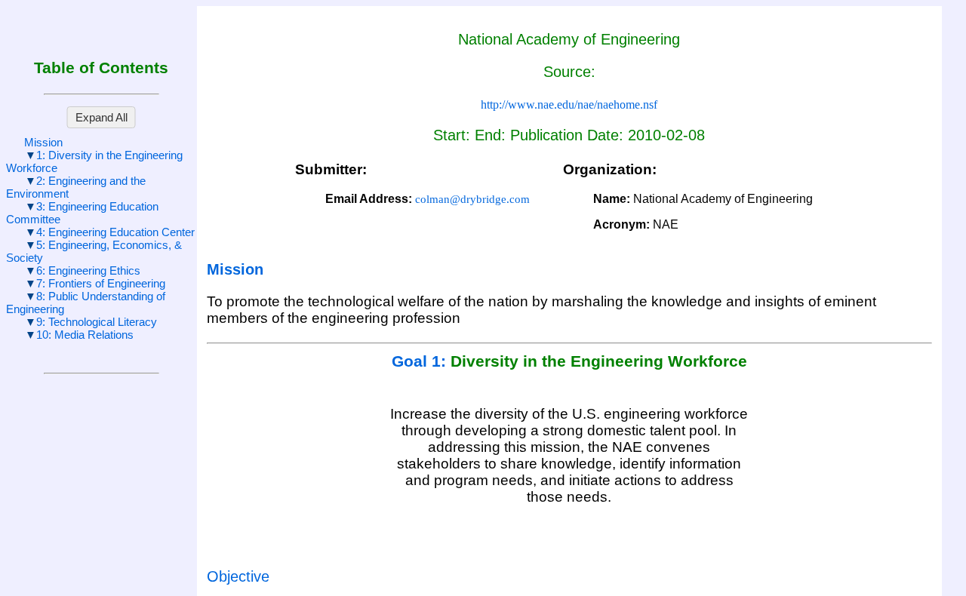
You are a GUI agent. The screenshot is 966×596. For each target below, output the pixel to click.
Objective (238, 576)
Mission (43, 142)
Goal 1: (421, 361)
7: (100, 283)
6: (88, 270)
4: (115, 232)
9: (96, 321)
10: (85, 334)
